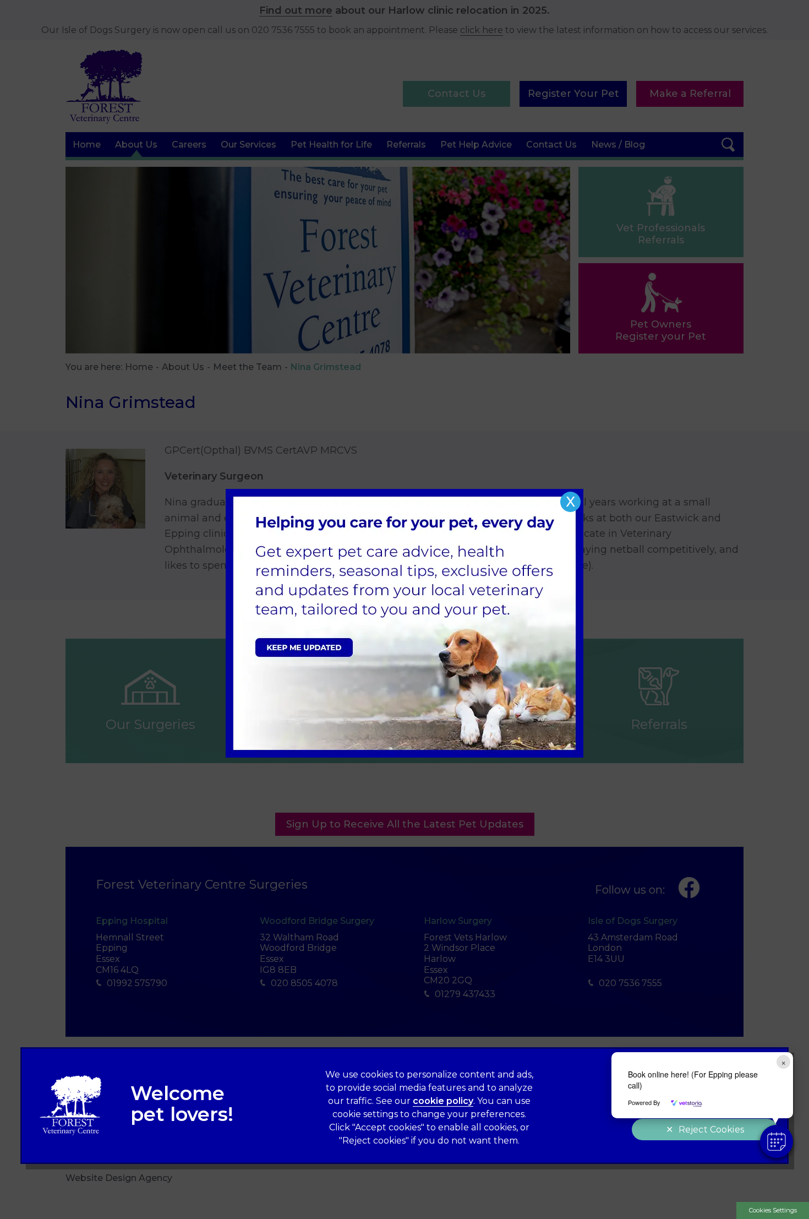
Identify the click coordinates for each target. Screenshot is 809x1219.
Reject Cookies (711, 1129)
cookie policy (443, 1101)
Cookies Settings (773, 1210)
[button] (776, 1141)
